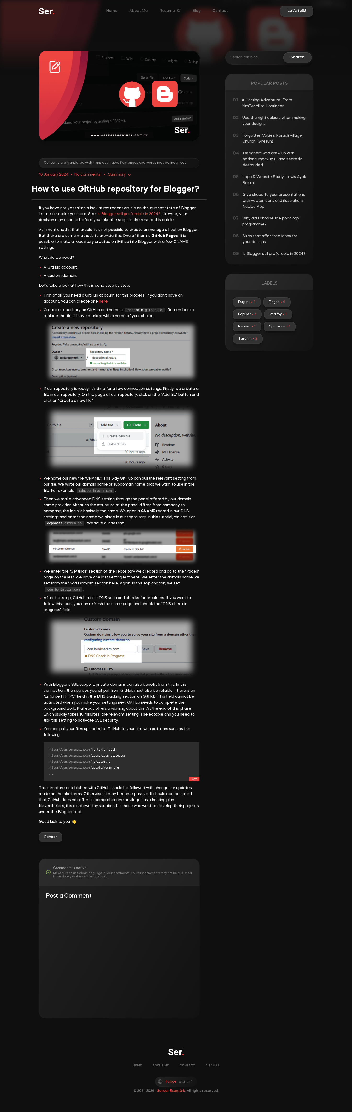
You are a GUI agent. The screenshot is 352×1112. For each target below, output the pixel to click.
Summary (117, 175)
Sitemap (212, 1065)
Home (112, 11)
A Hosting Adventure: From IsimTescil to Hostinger (267, 103)
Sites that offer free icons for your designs (270, 239)
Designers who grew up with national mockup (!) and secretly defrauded (272, 159)
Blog (196, 11)
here (103, 301)
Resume (167, 11)
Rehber (50, 837)
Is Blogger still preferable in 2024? (128, 214)
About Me (138, 11)
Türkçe (170, 1081)
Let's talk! (296, 11)
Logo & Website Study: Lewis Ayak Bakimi (274, 180)
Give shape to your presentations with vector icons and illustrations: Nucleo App (274, 201)
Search (297, 57)
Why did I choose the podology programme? (270, 221)
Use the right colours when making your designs (274, 121)
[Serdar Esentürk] (46, 11)
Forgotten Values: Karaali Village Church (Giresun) (272, 139)
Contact (220, 11)
